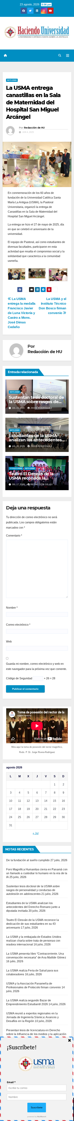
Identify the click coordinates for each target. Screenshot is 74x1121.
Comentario (14, 535)
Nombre (12, 607)
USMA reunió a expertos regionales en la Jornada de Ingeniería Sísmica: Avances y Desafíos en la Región (32, 1017)
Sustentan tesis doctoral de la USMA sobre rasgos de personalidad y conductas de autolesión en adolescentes (33, 890)
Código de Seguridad (19, 678)
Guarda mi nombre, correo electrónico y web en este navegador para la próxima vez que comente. (36, 666)
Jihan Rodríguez (41, 408)
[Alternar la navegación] (67, 55)
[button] (59, 55)
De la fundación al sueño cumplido (28, 860)
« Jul (36, 833)
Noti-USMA (12, 80)
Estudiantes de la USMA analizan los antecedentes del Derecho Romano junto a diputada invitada (33, 907)
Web (9, 641)
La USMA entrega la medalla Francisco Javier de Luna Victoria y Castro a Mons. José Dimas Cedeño (21, 313)
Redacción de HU (34, 127)
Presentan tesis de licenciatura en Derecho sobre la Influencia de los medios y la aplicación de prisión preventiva (36, 1034)
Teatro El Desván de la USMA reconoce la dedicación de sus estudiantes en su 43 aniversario (32, 923)
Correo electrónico (18, 624)
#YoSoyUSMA (16, 468)
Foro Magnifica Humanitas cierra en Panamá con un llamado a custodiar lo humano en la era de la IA (36, 873)
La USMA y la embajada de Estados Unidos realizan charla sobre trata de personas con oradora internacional (33, 940)
